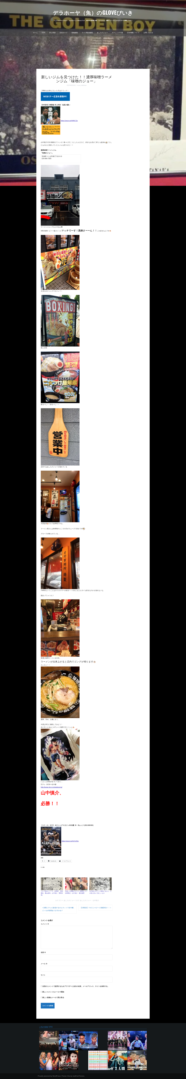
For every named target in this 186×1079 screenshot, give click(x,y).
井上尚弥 (52, 32)
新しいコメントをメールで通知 (53, 1016)
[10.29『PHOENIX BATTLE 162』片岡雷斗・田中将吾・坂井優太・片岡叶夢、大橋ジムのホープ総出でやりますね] (117, 1064)
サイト (43, 999)
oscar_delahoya (82, 85)
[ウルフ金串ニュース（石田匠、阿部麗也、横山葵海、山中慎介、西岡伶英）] (52, 908)
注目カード (64, 32)
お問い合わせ (148, 32)
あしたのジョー (102, 32)
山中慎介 (96, 924)
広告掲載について (133, 32)
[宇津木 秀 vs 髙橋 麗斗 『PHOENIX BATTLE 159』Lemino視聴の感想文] (137, 1064)
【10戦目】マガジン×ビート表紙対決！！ (95, 932)
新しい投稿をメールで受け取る (53, 1021)
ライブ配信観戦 (87, 32)
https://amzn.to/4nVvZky (70, 841)
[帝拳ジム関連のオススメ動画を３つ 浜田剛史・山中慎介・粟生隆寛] (76, 908)
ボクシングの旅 (117, 32)
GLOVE (43, 32)
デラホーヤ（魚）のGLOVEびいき (93, 12)
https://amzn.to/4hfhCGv (69, 121)
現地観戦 (74, 32)
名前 (43, 976)
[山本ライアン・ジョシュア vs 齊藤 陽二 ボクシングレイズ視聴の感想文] (68, 1064)
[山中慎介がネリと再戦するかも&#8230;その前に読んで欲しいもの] (100, 908)
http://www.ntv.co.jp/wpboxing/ (51, 787)
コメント (45, 948)
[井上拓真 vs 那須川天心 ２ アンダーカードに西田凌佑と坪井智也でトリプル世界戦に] (88, 1064)
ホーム (35, 32)
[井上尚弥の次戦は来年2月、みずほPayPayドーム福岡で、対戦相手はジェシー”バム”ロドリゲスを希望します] (49, 1064)
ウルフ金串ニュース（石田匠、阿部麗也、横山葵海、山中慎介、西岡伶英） (52, 917)
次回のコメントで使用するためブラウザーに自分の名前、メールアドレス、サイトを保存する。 (75, 1010)
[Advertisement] (93, 50)
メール (44, 988)
